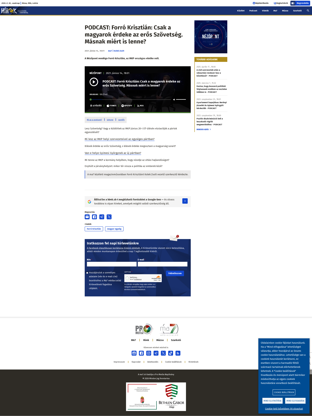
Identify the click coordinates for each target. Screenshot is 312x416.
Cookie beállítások (173, 362)
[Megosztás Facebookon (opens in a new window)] (94, 216)
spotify (121, 119)
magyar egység (114, 229)
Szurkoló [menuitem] (297, 10)
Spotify (128, 105)
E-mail (141, 259)
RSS (142, 105)
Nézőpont (96, 73)
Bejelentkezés (261, 3)
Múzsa (160, 340)
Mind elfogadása (295, 401)
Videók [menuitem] (265, 10)
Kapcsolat (136, 362)
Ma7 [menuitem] (275, 10)
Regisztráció (282, 3)
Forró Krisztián (94, 229)
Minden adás (203, 129)
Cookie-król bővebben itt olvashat (284, 408)
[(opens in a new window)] (134, 353)
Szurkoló (176, 340)
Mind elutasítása (272, 401)
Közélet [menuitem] (240, 10)
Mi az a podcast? (94, 119)
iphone (110, 119)
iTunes (112, 105)
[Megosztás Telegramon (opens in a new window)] (101, 216)
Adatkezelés (152, 362)
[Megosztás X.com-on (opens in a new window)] (109, 216)
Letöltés (97, 105)
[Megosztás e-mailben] (87, 216)
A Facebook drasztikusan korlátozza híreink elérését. (114, 248)
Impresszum (119, 362)
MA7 (133, 340)
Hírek (146, 340)
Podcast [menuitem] (253, 10)
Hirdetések (193, 362)
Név (89, 259)
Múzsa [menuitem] (285, 10)
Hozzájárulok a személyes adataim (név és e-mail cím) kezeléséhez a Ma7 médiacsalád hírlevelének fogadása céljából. (105, 280)
